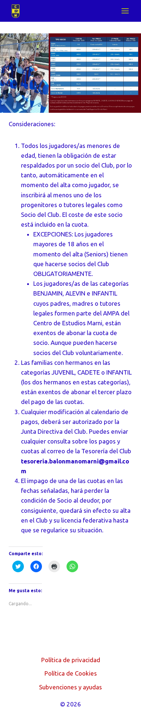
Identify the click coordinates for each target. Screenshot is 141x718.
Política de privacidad (70, 659)
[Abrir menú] (125, 10)
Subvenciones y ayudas (70, 687)
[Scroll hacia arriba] (122, 707)
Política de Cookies (70, 673)
